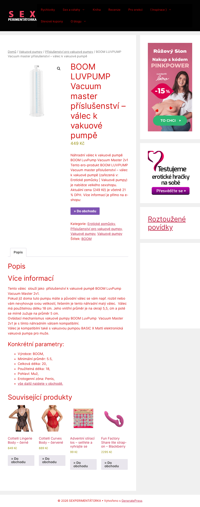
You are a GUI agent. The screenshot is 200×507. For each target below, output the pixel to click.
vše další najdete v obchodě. (40, 384)
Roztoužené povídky (167, 223)
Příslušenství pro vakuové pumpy (69, 52)
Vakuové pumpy (30, 52)
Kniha (97, 10)
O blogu (76, 21)
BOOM (86, 239)
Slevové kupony (52, 21)
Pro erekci (135, 10)
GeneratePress (131, 501)
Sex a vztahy (71, 10)
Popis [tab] (18, 252)
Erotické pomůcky (101, 224)
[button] (58, 68)
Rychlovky (48, 10)
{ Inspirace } (158, 10)
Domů (12, 52)
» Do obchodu (85, 211)
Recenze (114, 10)
